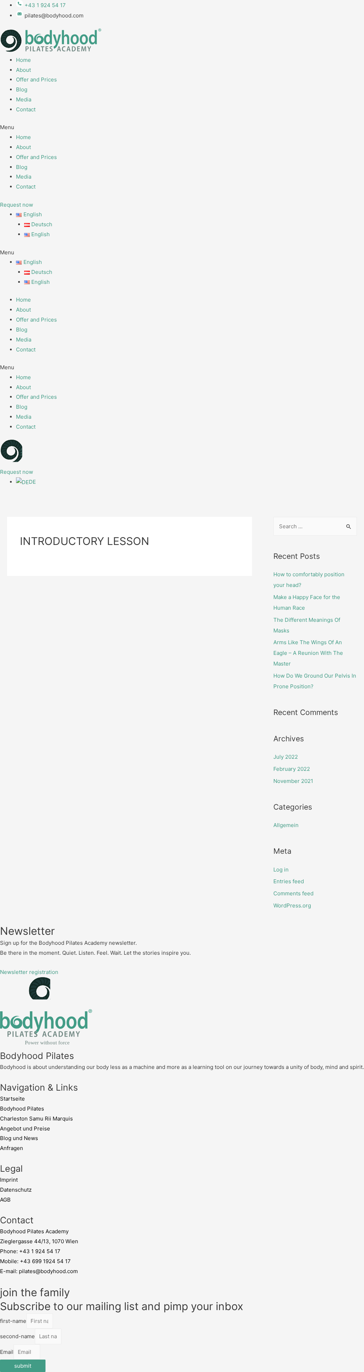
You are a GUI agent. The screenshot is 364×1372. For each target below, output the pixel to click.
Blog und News (19, 1138)
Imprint (9, 1179)
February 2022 (291, 769)
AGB (5, 1199)
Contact (26, 109)
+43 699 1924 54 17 (45, 1261)
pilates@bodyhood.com (48, 1271)
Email (7, 1352)
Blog (21, 89)
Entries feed (288, 881)
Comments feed (293, 893)
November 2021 (293, 781)
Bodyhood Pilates (22, 1108)
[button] (182, 127)
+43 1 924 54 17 (39, 1251)
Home (23, 60)
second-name (17, 1336)
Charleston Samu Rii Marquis (36, 1118)
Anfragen (11, 1148)
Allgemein (286, 825)
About (23, 70)
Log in (281, 869)
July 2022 (285, 756)
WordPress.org (292, 905)
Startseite (12, 1098)
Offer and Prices (36, 79)
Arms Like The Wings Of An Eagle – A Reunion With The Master (308, 653)
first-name (13, 1321)
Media (23, 99)
